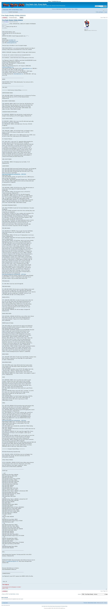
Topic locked (3, 17)
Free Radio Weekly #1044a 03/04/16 (13, 15)
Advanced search (103, 7)
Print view (103, 10)
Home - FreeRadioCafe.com (54, 1)
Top (106, 589)
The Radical (6, 21)
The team (85, 602)
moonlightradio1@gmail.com (12, 561)
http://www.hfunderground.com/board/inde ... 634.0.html (14, 174)
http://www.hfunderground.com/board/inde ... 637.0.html (14, 274)
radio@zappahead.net (11, 42)
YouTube (76, 9)
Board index (5, 9)
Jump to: (79, 594)
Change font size (106, 10)
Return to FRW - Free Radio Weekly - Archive (10, 594)
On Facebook (68, 9)
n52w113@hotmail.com (18, 73)
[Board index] (14, 4)
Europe (63, 9)
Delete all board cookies (92, 602)
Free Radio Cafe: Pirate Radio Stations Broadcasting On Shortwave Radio (54, 606)
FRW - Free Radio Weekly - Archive (15, 9)
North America (59, 9)
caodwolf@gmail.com (13, 41)
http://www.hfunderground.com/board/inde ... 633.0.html (14, 420)
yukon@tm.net (12, 40)
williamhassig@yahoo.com (8, 67)
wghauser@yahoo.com (27, 68)
